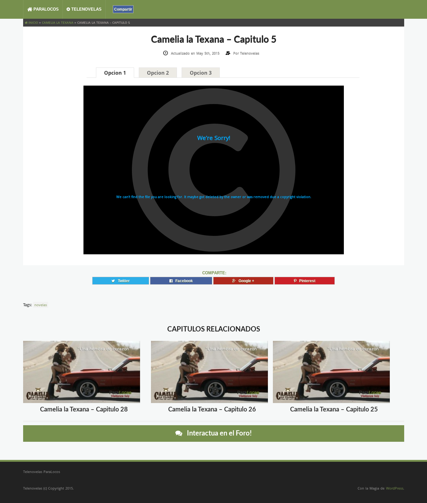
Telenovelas (86, 9)
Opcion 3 (201, 72)
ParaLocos (45, 9)
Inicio (33, 22)
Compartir (123, 9)
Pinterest (305, 281)
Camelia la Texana (57, 22)
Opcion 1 (115, 72)
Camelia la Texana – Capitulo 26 (212, 409)
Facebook (183, 281)
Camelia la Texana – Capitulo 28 (84, 409)
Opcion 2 (158, 72)
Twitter (122, 281)
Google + (245, 281)
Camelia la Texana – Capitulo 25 (334, 409)
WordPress (394, 488)
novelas (40, 304)
